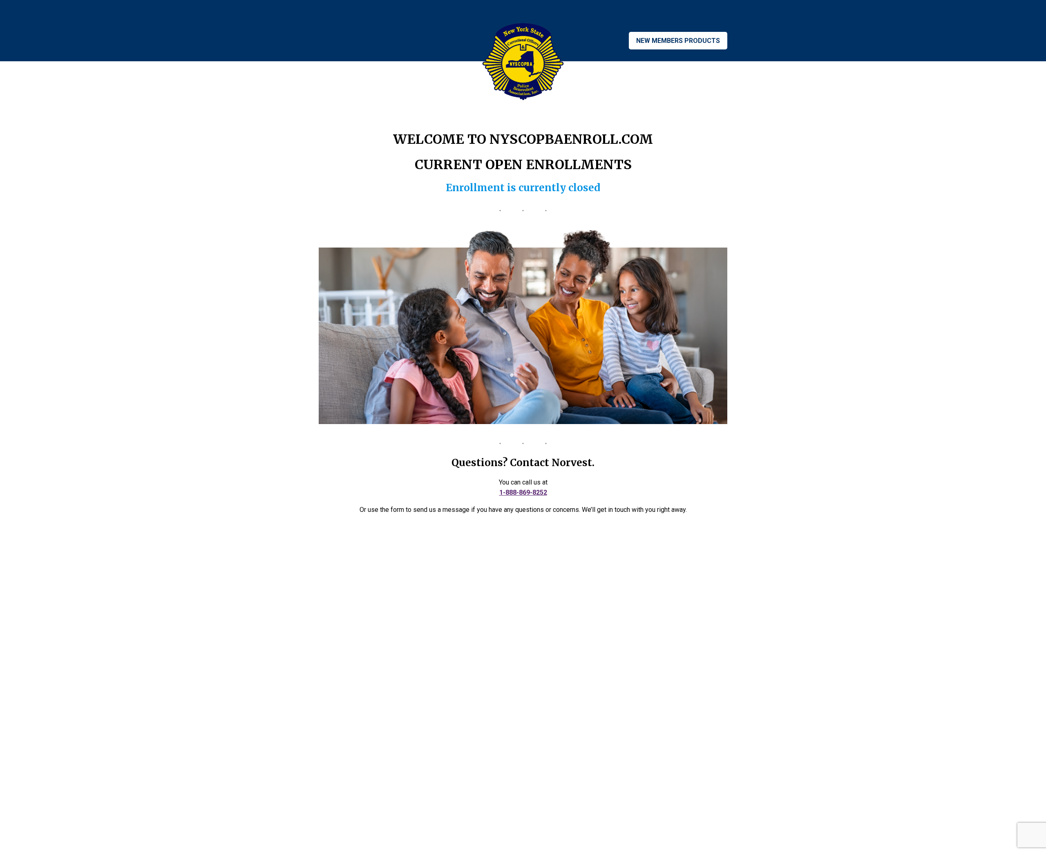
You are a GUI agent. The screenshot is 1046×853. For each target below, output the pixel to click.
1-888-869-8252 (523, 492)
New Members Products (678, 41)
